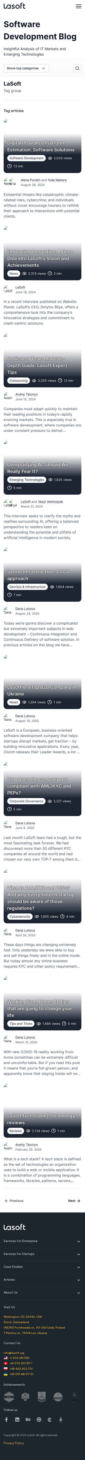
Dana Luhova (25, 609)
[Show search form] (77, 68)
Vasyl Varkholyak (50, 501)
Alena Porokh (30, 180)
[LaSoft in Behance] (28, 1419)
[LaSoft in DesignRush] (60, 1419)
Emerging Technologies (27, 480)
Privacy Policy (14, 1443)
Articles (42, 1280)
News (14, 273)
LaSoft (20, 287)
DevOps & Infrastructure (28, 587)
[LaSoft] (14, 6)
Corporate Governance (26, 801)
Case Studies (43, 1267)
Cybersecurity (20, 916)
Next (71, 1201)
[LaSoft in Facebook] (6, 1419)
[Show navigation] (78, 6)
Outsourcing (19, 380)
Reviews (16, 1131)
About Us (43, 1292)
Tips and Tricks (21, 1023)
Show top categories (23, 68)
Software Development (27, 158)
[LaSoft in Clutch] (50, 1419)
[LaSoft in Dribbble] (39, 1419)
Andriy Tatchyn (26, 394)
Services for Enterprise (43, 1241)
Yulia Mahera (57, 180)
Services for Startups (42, 1254)
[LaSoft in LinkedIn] (17, 1419)
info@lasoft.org (14, 1353)
